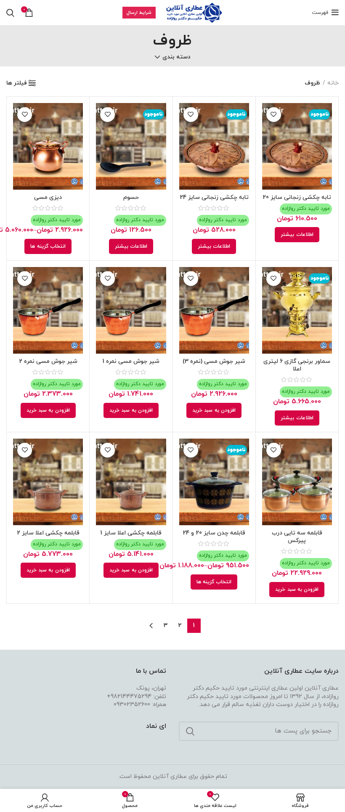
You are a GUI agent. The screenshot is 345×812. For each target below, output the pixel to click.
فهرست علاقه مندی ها (273, 114)
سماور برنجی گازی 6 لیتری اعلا (296, 365)
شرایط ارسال (139, 12)
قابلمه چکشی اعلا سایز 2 (48, 533)
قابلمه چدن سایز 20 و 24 (214, 533)
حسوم (131, 197)
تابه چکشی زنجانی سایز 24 (214, 197)
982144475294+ (129, 697)
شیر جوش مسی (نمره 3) (214, 361)
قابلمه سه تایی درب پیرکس (297, 537)
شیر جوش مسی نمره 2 (48, 361)
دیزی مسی (48, 197)
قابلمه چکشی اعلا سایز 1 (131, 533)
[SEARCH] (190, 731)
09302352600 (132, 705)
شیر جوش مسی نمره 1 (130, 361)
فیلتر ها (16, 83)
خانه (333, 83)
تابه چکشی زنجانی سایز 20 (297, 197)
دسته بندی (176, 57)
